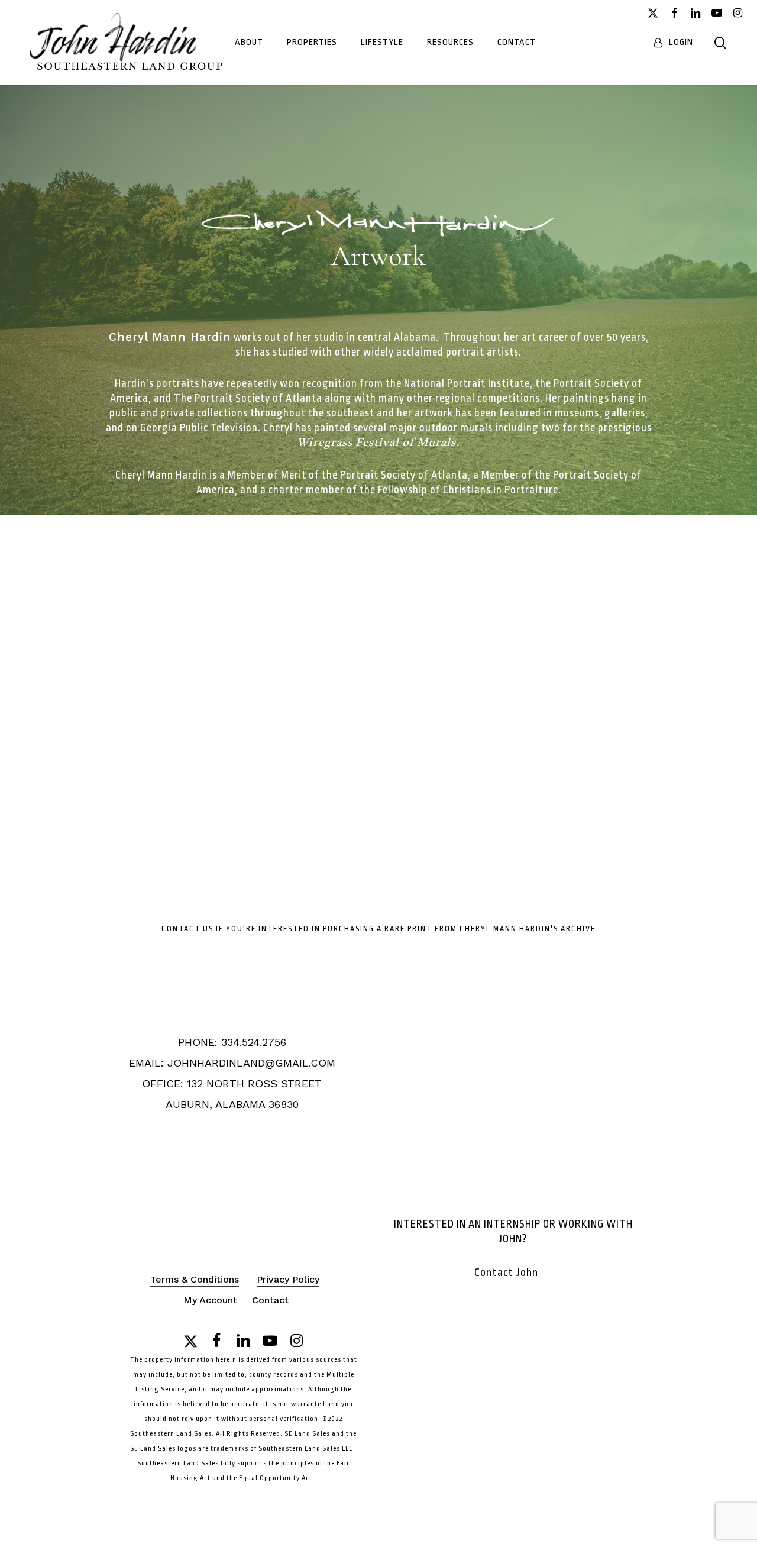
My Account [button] (210, 1300)
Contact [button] (270, 1300)
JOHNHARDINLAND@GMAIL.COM (251, 1063)
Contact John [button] (506, 1272)
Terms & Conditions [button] (194, 1279)
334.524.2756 (253, 1042)
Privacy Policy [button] (288, 1279)
